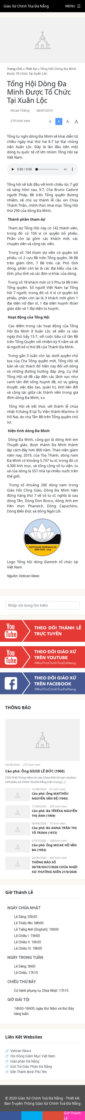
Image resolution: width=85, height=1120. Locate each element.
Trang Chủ (14, 69)
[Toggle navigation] (73, 6)
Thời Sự (31, 69)
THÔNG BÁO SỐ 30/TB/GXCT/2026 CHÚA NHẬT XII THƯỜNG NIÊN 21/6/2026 (55, 867)
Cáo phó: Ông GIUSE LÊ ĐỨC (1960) (35, 771)
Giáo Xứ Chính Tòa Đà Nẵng (26, 6)
